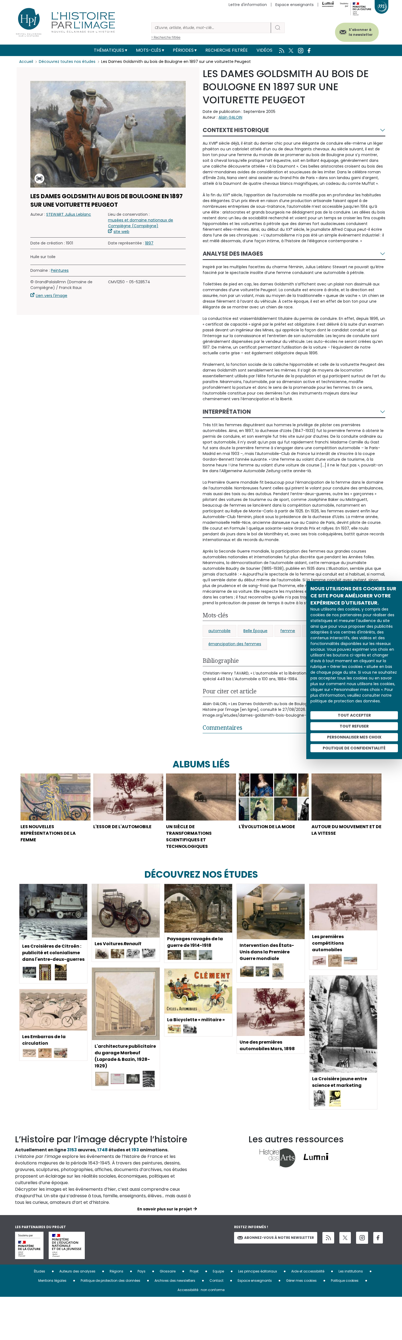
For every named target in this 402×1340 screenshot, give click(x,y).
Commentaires (222, 727)
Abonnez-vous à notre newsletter (279, 1237)
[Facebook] (378, 1238)
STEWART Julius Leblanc (68, 214)
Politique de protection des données (110, 1280)
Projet (194, 1271)
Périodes (183, 50)
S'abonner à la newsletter (361, 32)
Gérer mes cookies (301, 1280)
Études (39, 1271)
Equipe (218, 1271)
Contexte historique (236, 130)
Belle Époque (255, 630)
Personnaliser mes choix (354, 737)
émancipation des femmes (234, 644)
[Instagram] (362, 1238)
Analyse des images (233, 254)
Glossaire (168, 1271)
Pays (141, 1271)
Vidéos (264, 50)
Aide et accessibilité (307, 1271)
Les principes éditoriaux (257, 1271)
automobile (219, 630)
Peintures (60, 270)
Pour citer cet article (230, 691)
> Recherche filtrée (165, 37)
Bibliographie (221, 660)
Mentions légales (52, 1280)
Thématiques (109, 50)
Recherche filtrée (226, 50)
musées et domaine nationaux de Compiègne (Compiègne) (140, 223)
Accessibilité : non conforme (201, 1290)
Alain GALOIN (230, 117)
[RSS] (328, 1238)
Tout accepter (354, 715)
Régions (116, 1271)
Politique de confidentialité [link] (354, 748)
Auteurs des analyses (77, 1271)
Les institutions (351, 1271)
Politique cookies (345, 1280)
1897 (149, 243)
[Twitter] (345, 1237)
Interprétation (227, 412)
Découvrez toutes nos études (67, 61)
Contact (216, 1280)
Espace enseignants (294, 5)
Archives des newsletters (175, 1280)
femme (287, 630)
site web (121, 231)
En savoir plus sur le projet (164, 1209)
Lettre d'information (248, 5)
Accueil (26, 61)
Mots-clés (148, 50)
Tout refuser (354, 726)
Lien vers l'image (51, 295)
